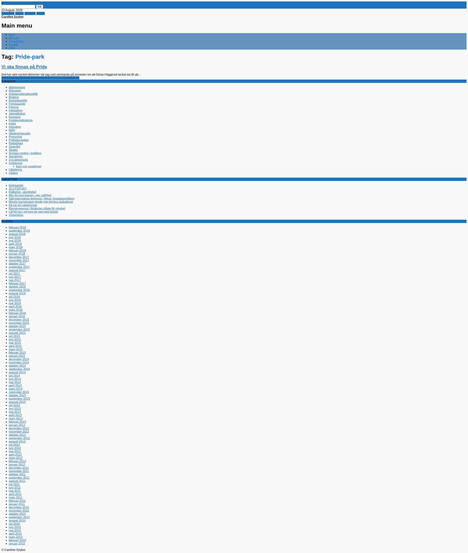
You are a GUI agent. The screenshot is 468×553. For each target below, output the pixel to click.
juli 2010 (14, 523)
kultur (12, 123)
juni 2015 (15, 339)
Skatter (13, 149)
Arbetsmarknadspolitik (23, 93)
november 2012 (19, 431)
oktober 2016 (17, 286)
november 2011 (19, 471)
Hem (12, 34)
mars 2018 (15, 247)
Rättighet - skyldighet (22, 192)
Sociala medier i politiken (25, 153)
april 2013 (15, 415)
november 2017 (19, 260)
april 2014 (15, 385)
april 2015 (15, 346)
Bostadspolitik (18, 100)
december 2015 (19, 319)
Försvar (14, 107)
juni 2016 (15, 299)
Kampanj (14, 117)
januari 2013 (17, 425)
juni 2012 (15, 448)
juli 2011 (14, 484)
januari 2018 (17, 253)
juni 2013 (15, 408)
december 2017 (19, 257)
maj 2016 (15, 303)
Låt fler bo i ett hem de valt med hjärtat (33, 211)
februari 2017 (17, 283)
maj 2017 (15, 280)
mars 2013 (15, 418)
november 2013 (19, 392)
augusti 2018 (17, 234)
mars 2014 (15, 388)
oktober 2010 (17, 513)
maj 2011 (15, 490)
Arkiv (12, 47)
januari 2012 (17, 464)
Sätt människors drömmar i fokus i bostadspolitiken (41, 198)
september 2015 (19, 329)
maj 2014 (15, 382)
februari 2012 (17, 461)
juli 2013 (14, 405)
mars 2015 (15, 349)
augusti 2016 (17, 293)
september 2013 (19, 398)
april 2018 (15, 243)
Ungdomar (15, 163)
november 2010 (19, 510)
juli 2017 (14, 273)
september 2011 (19, 477)
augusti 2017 (17, 270)
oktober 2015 (17, 326)
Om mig (14, 38)
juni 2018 (15, 237)
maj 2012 (15, 451)
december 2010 (19, 507)
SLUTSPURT (18, 188)
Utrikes (13, 173)
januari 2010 (17, 543)
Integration (15, 110)
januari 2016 (17, 316)
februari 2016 (17, 313)
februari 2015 (17, 352)
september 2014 (19, 369)
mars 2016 (15, 309)
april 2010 (15, 533)
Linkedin (30, 13)
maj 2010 (15, 530)
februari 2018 (17, 250)
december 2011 (19, 467)
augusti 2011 (17, 481)
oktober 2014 (17, 365)
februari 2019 (17, 227)
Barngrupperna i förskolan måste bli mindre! (37, 208)
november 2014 (19, 362)
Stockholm (72, 77)
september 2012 (19, 438)
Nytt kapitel (16, 185)
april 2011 (15, 494)
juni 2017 (15, 276)
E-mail (40, 13)
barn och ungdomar (28, 166)
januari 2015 (17, 355)
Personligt (15, 136)
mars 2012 (15, 458)
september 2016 (19, 290)
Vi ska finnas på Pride (24, 66)
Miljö (12, 130)
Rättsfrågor (16, 143)
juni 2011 (15, 487)
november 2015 (19, 323)
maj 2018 (15, 240)
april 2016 (15, 306)
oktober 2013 (17, 395)
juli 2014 (14, 375)
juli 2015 (14, 336)
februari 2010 (17, 540)
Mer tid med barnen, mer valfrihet (30, 195)
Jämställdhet (17, 113)
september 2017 (19, 267)
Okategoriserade (19, 133)
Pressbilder (16, 41)
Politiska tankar (54, 77)
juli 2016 (14, 296)
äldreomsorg (9, 77)
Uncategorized (18, 159)
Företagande (17, 103)
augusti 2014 (17, 372)
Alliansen (15, 90)
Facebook (7, 13)
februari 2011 (17, 500)
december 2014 (19, 359)
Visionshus (16, 215)
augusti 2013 (17, 402)
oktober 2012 (17, 434)
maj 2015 (15, 342)
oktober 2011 (17, 474)
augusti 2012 (17, 441)
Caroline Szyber (12, 16)
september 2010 (19, 517)
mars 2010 (15, 537)
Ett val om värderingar (23, 205)
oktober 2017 (17, 263)
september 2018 (19, 230)
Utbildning (15, 169)
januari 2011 (17, 504)
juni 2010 (15, 527)
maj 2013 (15, 411)
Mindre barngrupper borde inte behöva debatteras (41, 201)
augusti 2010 (17, 520)
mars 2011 (15, 497)
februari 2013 (17, 421)
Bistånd (14, 97)
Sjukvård (14, 146)
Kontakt (14, 44)
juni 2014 (15, 378)
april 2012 (15, 454)
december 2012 (19, 428)
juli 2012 (14, 444)
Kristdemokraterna (31, 77)
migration (15, 126)
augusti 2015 (17, 332)
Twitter (19, 13)
